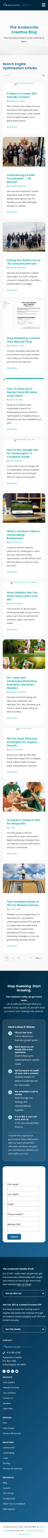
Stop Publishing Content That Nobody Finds (23, 339)
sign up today (24, 1284)
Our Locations (9, 1392)
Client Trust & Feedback (14, 1503)
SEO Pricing (8, 1493)
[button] (24, 1293)
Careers (6, 1488)
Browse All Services (12, 1433)
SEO (5, 1422)
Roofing (6, 1463)
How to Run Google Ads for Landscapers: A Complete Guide (22, 453)
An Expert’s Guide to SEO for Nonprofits (23, 821)
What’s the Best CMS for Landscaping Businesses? (23, 534)
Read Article (13, 127)
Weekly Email (9, 1498)
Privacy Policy (31, 1530)
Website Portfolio (11, 1387)
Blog (5, 1482)
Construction (9, 1447)
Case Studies (9, 1382)
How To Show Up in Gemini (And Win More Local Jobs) (22, 392)
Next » (38, 958)
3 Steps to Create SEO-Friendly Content (22, 95)
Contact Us (8, 1398)
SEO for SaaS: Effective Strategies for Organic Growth (22, 742)
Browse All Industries (13, 1468)
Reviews (7, 1403)
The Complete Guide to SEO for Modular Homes (23, 903)
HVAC (5, 1458)
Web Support (9, 1509)
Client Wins (8, 1408)
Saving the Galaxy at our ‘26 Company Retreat (24, 261)
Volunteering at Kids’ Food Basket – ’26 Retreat (21, 178)
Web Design (8, 1428)
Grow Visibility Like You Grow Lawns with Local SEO (22, 596)
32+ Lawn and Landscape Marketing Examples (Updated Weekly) (22, 683)
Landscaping (8, 1452)
